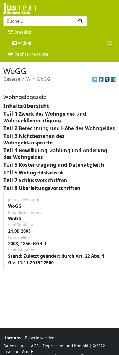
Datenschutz (15, 345)
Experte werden (40, 337)
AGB (35, 345)
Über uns (12, 337)
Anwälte (22, 32)
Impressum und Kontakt (65, 345)
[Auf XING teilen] (107, 79)
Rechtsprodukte (31, 54)
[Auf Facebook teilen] (101, 79)
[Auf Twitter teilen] (94, 79)
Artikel (24, 43)
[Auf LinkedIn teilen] (113, 79)
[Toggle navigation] (110, 43)
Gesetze (11, 79)
